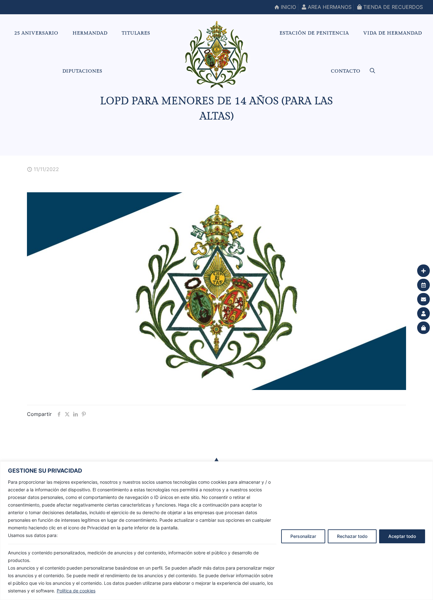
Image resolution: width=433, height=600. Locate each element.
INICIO (287, 7)
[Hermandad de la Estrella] (216, 54)
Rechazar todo (352, 536)
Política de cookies (76, 590)
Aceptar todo (402, 536)
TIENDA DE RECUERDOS (392, 7)
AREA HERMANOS (329, 7)
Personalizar (303, 536)
